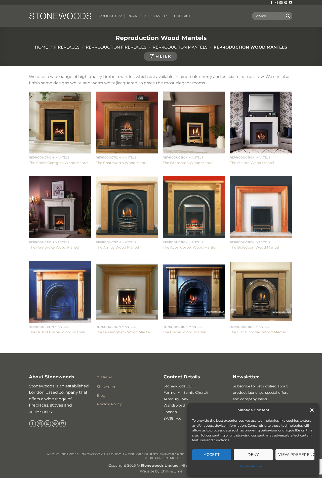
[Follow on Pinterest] (285, 3)
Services (159, 16)
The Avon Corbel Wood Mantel (189, 247)
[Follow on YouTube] (290, 3)
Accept (212, 454)
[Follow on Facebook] (271, 3)
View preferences (296, 454)
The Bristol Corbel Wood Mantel (57, 332)
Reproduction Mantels (180, 47)
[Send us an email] (281, 3)
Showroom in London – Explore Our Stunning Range (133, 454)
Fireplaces (66, 47)
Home (41, 47)
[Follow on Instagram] (276, 3)
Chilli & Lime (171, 471)
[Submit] (288, 16)
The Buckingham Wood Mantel (123, 332)
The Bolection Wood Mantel (254, 247)
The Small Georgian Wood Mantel (58, 163)
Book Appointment (161, 458)
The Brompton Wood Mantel (188, 163)
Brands (135, 16)
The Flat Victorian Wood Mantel (258, 332)
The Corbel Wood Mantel (184, 332)
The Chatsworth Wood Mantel (122, 163)
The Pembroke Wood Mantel (54, 247)
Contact (182, 16)
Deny (253, 454)
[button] (311, 410)
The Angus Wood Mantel (117, 247)
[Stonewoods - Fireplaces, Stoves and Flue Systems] (60, 15)
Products (108, 16)
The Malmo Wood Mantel (252, 163)
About (53, 454)
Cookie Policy (251, 466)
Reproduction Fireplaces (116, 47)
